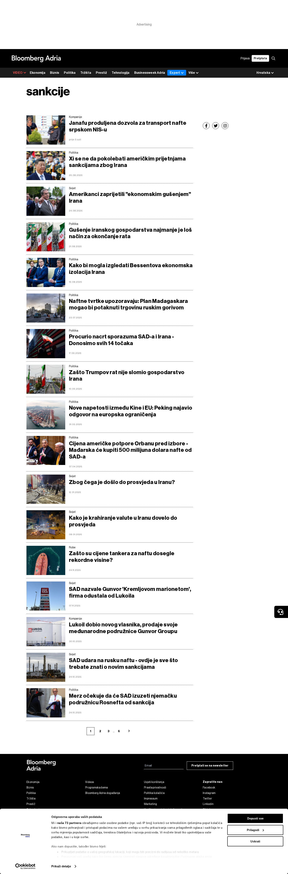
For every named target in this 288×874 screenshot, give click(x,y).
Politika (70, 73)
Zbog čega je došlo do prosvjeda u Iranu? (122, 482)
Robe (72, 547)
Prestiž (101, 73)
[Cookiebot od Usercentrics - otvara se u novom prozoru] (25, 866)
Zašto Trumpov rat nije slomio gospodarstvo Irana (126, 375)
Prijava (245, 58)
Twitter (207, 798)
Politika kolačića (154, 793)
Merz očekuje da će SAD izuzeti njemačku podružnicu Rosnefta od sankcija (123, 699)
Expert (175, 73)
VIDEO (18, 73)
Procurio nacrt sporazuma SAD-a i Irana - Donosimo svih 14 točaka (121, 339)
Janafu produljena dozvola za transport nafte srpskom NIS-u (127, 126)
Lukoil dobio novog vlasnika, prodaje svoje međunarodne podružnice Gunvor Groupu (123, 627)
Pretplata (260, 58)
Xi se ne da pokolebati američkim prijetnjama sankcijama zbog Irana (127, 162)
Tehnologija (120, 73)
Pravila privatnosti (155, 787)
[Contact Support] (281, 612)
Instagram (209, 793)
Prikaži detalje (61, 866)
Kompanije (75, 116)
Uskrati (255, 841)
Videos (89, 782)
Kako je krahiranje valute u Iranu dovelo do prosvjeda (123, 521)
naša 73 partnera (69, 823)
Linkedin (208, 804)
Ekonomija (37, 73)
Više (191, 73)
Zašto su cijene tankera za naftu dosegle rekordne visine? (122, 556)
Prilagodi (253, 830)
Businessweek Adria (149, 73)
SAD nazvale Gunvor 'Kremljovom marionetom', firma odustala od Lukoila (130, 592)
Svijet (72, 188)
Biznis (54, 73)
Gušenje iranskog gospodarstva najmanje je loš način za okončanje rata (130, 233)
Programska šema (96, 787)
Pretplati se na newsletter (209, 765)
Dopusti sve (255, 818)
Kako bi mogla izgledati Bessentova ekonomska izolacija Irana (131, 268)
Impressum (151, 798)
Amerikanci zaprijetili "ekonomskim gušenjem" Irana (130, 197)
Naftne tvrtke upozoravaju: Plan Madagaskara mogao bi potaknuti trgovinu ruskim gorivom (128, 304)
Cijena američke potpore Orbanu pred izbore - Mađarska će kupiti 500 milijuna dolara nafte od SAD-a (130, 450)
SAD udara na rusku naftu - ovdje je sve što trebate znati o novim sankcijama (123, 663)
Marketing (150, 804)
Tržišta (85, 73)
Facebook (209, 787)
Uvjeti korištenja (154, 782)
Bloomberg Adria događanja (102, 793)
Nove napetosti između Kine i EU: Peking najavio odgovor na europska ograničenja (130, 411)
